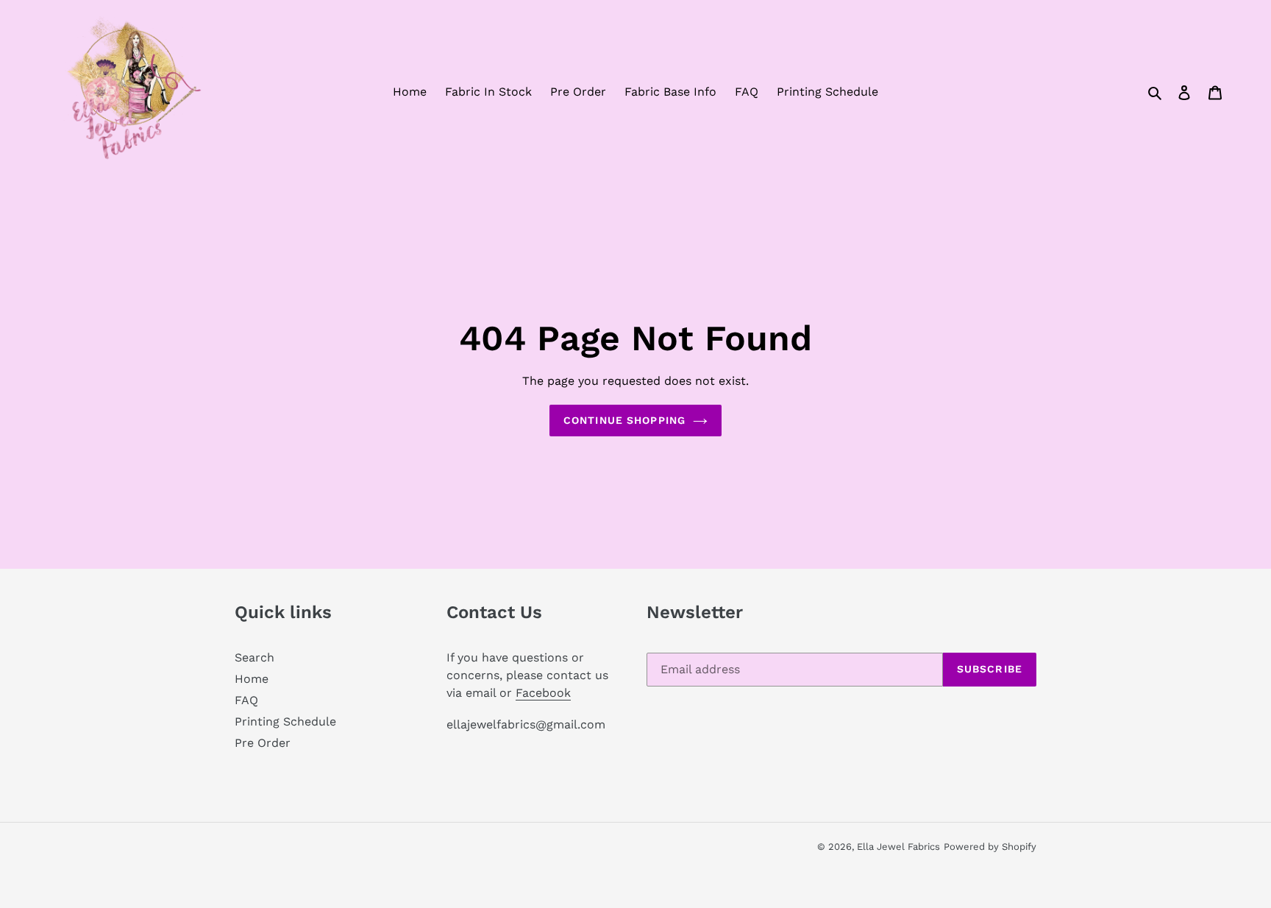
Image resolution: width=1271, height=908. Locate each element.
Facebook (543, 693)
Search (254, 657)
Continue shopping (624, 420)
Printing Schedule (285, 721)
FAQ (246, 700)
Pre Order (263, 743)
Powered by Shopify (990, 846)
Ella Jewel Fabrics (898, 846)
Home (251, 679)
